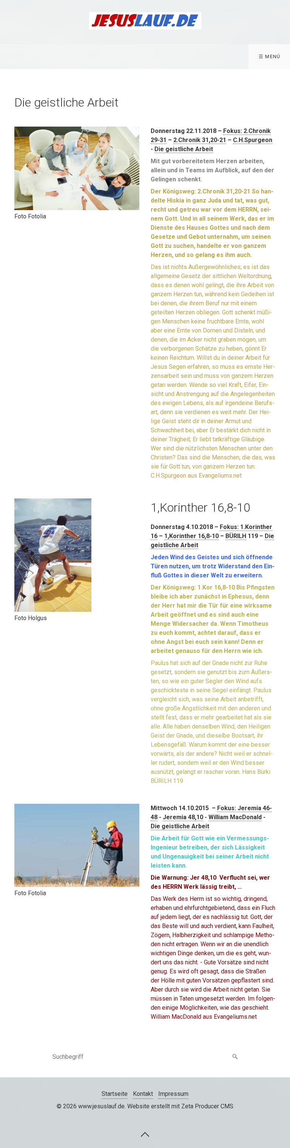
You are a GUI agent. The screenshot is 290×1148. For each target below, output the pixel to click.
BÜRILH (235, 536)
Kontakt (143, 1093)
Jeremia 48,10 (183, 817)
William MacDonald (235, 817)
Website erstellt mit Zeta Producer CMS (180, 1106)
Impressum (173, 1093)
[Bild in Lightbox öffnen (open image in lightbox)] (76, 168)
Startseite (115, 1093)
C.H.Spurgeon (252, 140)
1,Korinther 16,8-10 (191, 536)
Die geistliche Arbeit (183, 149)
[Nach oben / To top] (145, 1134)
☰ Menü (270, 56)
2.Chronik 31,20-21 (199, 140)
